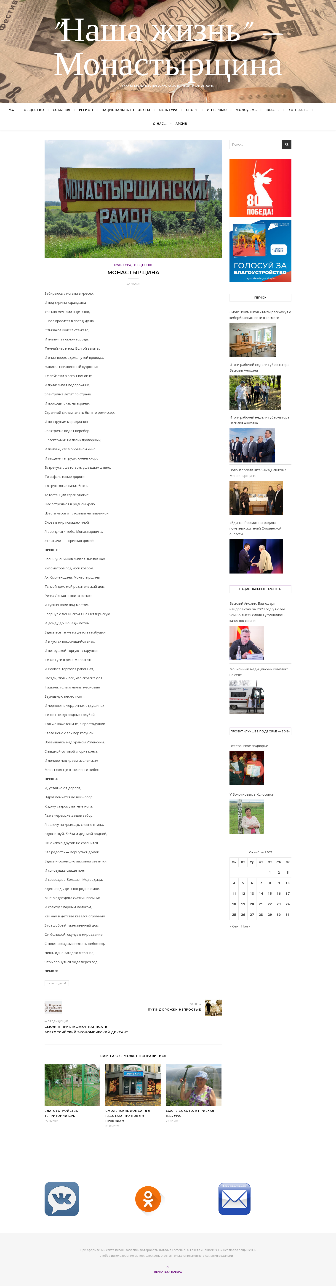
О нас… (160, 123)
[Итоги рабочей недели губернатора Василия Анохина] (255, 392)
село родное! (57, 983)
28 (261, 914)
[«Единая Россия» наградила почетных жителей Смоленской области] (256, 556)
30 (279, 914)
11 (234, 893)
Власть (273, 110)
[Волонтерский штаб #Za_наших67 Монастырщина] (256, 498)
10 (287, 883)
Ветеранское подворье (248, 745)
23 (279, 904)
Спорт (192, 110)
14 (261, 893)
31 (287, 914)
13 (252, 893)
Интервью (217, 110)
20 (252, 904)
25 (234, 914)
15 (270, 893)
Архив (181, 123)
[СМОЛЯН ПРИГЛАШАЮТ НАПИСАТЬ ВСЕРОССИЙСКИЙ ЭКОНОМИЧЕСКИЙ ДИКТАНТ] (53, 1007)
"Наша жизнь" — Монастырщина (168, 48)
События (61, 110)
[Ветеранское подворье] (246, 769)
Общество (34, 110)
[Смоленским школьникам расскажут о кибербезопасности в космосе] (252, 340)
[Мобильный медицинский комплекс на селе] (246, 698)
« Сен (233, 926)
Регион (86, 110)
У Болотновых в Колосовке (251, 794)
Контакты (298, 110)
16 (279, 893)
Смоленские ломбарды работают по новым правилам (127, 1116)
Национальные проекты (126, 110)
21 (261, 904)
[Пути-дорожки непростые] (213, 1007)
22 (270, 904)
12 (243, 893)
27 (252, 914)
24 (287, 904)
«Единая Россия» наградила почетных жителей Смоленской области (255, 528)
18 (234, 904)
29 (270, 914)
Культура (168, 110)
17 (287, 893)
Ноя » (246, 926)
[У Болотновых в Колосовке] (246, 817)
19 (243, 904)
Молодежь (246, 110)
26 (243, 914)
